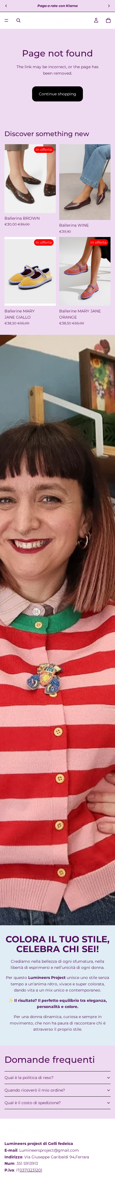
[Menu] (6, 20)
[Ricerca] (18, 20)
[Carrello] (108, 20)
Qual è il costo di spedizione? (32, 1102)
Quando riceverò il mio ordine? (34, 1090)
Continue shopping (57, 93)
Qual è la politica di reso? (29, 1077)
